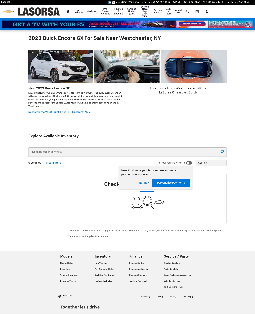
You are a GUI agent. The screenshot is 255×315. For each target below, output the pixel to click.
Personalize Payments (171, 182)
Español (5, 2)
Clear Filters (53, 163)
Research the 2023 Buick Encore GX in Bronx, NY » (59, 112)
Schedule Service (172, 281)
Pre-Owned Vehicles (105, 11)
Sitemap (187, 297)
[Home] (8, 11)
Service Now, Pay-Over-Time (145, 11)
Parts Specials (171, 269)
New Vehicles (79, 11)
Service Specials (172, 263)
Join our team (168, 11)
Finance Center (136, 263)
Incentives (65, 269)
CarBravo (92, 11)
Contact (144, 297)
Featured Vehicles (69, 281)
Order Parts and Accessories (178, 275)
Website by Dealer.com (65, 296)
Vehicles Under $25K (131, 11)
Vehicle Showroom (69, 275)
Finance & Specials (118, 11)
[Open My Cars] (206, 11)
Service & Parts (158, 11)
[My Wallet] (197, 11)
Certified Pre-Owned (105, 275)
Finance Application (139, 269)
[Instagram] (113, 2)
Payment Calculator (139, 275)
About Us (178, 11)
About (158, 297)
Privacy (173, 297)
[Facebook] (109, 2)
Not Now (144, 182)
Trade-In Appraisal (138, 281)
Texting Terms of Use (174, 287)
